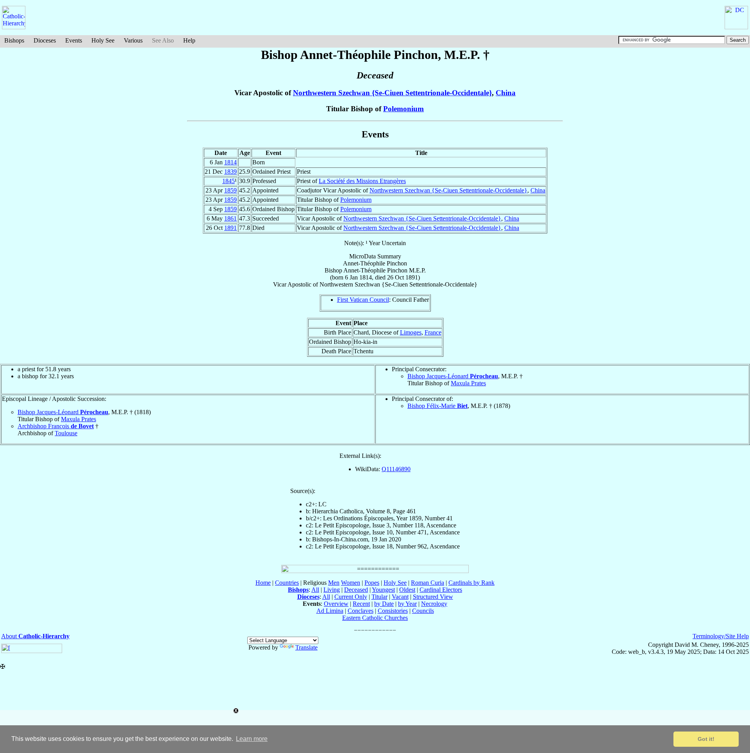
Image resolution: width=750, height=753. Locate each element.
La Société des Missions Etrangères (362, 181)
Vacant (400, 596)
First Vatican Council (363, 299)
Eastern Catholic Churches (375, 617)
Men (333, 582)
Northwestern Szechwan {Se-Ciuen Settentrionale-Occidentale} (392, 93)
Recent (361, 603)
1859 (230, 190)
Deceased (356, 589)
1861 (230, 218)
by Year (407, 603)
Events (73, 40)
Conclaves (360, 610)
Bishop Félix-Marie (437, 405)
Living (331, 589)
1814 (230, 162)
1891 (230, 227)
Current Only (350, 596)
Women (350, 582)
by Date (384, 603)
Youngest (383, 589)
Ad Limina (329, 610)
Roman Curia (427, 582)
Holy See (102, 40)
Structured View (433, 596)
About (35, 636)
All (315, 589)
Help (189, 40)
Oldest (407, 589)
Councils (423, 610)
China (506, 93)
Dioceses (45, 40)
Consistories (393, 610)
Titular (379, 596)
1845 (228, 181)
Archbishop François (56, 426)
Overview (336, 603)
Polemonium (403, 109)
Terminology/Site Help (721, 636)
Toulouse (66, 433)
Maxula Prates (468, 383)
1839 (230, 171)
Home (263, 582)
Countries (287, 582)
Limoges (410, 332)
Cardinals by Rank (471, 582)
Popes (371, 582)
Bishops (14, 40)
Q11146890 (396, 469)
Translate (306, 647)
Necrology (434, 603)
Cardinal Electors (441, 589)
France (433, 332)
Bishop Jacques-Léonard (452, 376)
